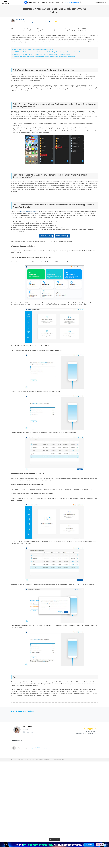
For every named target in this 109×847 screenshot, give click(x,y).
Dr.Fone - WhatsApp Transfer (28, 211)
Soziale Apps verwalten (33, 22)
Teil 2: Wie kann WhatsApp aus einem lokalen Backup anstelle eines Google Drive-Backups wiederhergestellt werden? (47, 52)
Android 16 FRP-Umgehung (72, 2)
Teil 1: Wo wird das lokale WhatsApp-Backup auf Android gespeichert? (33, 49)
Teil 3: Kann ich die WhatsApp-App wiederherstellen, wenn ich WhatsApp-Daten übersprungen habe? (42, 54)
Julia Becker (20, 19)
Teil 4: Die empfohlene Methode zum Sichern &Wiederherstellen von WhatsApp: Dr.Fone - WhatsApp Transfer (44, 56)
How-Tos (16, 759)
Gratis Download (45, 235)
